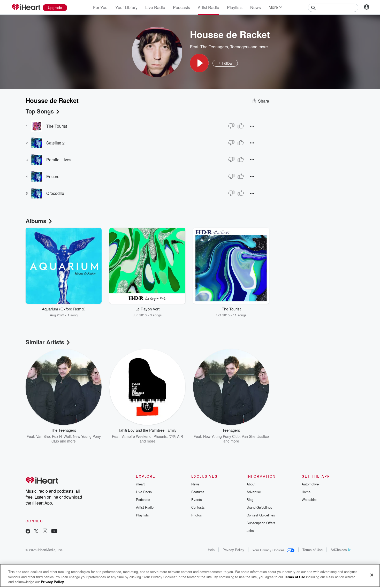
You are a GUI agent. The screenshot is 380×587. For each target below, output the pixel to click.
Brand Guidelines (259, 507)
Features (197, 491)
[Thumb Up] (240, 126)
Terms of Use (312, 549)
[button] (199, 63)
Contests (198, 507)
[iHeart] (25, 7)
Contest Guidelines (261, 515)
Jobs (250, 530)
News (255, 7)
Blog (250, 499)
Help (211, 549)
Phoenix (160, 436)
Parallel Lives (58, 160)
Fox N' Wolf (61, 436)
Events (196, 499)
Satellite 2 (55, 143)
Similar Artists (45, 342)
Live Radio (155, 7)
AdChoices (339, 549)
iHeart (140, 484)
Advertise (254, 491)
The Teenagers (214, 47)
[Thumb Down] (231, 126)
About (251, 484)
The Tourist (56, 126)
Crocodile (55, 193)
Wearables (309, 499)
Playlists (234, 7)
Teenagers (239, 47)
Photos (196, 515)
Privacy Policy (233, 549)
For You (100, 7)
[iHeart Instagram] (45, 532)
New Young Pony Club (76, 439)
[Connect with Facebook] (28, 532)
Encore (52, 176)
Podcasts (181, 7)
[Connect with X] (36, 532)
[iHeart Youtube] (54, 532)
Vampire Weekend (136, 436)
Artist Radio (208, 7)
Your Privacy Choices (268, 549)
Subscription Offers (261, 522)
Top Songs (40, 111)
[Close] (371, 575)
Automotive (310, 484)
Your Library (126, 7)
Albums (36, 221)
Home (306, 491)
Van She (43, 436)
